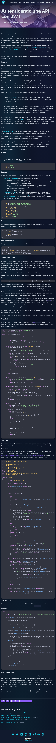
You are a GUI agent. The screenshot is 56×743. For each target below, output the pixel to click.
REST (22, 47)
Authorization (29, 54)
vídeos (48, 2)
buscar (42, 2)
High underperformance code (11, 720)
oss (38, 2)
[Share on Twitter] (3, 701)
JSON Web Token (8, 131)
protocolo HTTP (13, 50)
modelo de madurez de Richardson (37, 47)
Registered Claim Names (11, 178)
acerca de (26, 2)
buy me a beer (26, 701)
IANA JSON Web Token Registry (21, 195)
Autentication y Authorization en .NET (13, 713)
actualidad (13, 2)
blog (20, 2)
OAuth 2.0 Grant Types (9, 715)
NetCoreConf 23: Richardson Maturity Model (16, 717)
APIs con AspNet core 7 (9, 722)
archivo (33, 2)
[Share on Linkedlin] (12, 701)
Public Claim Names (10, 192)
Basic (14, 97)
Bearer (21, 119)
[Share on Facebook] (7, 701)
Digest (19, 106)
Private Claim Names (10, 196)
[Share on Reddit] (16, 701)
